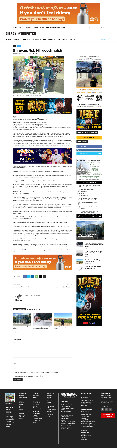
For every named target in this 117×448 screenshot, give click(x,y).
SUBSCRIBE (8, 403)
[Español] (29, 27)
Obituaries (49, 395)
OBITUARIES (50, 393)
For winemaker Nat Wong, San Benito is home (94, 260)
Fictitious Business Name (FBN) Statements (67, 405)
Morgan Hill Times (85, 420)
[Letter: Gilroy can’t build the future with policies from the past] (79, 253)
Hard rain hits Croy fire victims (63, 287)
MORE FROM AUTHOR (33, 309)
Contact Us (8, 411)
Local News (22, 402)
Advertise (21, 395)
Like (100, 146)
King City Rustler (85, 416)
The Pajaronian (85, 425)
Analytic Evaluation (66, 427)
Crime (20, 406)
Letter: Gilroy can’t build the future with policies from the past (93, 253)
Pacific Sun (84, 405)
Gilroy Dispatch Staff (18, 53)
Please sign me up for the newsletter (23, 376)
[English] (27, 27)
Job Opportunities (106, 395)
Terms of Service (9, 419)
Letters (21, 418)
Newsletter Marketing (66, 428)
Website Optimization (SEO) (68, 422)
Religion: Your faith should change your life (93, 267)
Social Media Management (68, 423)
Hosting (63, 420)
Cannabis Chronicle (86, 435)
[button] (105, 39)
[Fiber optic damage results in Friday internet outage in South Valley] (42, 319)
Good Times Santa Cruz (87, 400)
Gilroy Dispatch (85, 411)
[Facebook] (101, 28)
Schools (21, 408)
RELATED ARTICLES (19, 309)
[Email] (40, 276)
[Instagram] (103, 28)
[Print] (44, 276)
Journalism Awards (106, 397)
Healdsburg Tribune (86, 413)
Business (19, 46)
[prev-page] (14, 332)
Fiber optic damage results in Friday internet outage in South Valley (94, 244)
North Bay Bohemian (86, 404)
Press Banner (84, 421)
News (14, 46)
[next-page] (17, 332)
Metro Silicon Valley (86, 402)
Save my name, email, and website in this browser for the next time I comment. (36, 372)
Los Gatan (83, 418)
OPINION (21, 413)
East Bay (83, 437)
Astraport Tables (51, 413)
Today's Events (37, 417)
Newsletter (8, 409)
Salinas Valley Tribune (86, 423)
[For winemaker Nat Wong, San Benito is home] (63, 319)
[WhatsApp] (36, 276)
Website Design (65, 418)
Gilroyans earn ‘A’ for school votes (22, 287)
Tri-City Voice (84, 426)
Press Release (9, 416)
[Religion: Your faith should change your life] (79, 268)
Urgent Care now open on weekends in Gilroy (88, 235)
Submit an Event (37, 418)
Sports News (36, 402)
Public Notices (23, 397)
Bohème (83, 434)
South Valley (84, 439)
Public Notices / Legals (67, 403)
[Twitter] (28, 276)
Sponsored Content (66, 425)
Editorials (21, 417)
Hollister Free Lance (86, 414)
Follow (99, 150)
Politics (21, 409)
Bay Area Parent (85, 432)
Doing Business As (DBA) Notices (67, 408)
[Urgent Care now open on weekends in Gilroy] (22, 319)
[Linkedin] (32, 276)
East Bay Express (85, 399)
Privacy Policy (9, 418)
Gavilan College (37, 408)
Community (22, 415)
